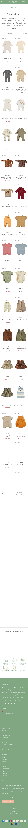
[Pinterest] (11, 703)
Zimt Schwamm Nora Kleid (21, 377)
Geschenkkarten (6, 735)
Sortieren (10, 33)
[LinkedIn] (14, 703)
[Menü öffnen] (2, 7)
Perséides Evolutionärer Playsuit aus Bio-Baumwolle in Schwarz (21, 614)
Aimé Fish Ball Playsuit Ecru (21, 581)
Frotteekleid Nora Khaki (7, 405)
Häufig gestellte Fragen (8, 713)
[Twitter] (5, 703)
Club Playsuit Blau (21, 262)
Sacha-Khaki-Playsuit (21, 348)
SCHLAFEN (4, 766)
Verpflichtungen (6, 733)
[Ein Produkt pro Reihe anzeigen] (23, 33)
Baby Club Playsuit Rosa (7, 262)
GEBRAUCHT (5, 775)
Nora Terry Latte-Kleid (7, 377)
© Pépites (14, 811)
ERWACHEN (5, 764)
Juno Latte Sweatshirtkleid (7, 206)
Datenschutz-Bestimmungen (9, 744)
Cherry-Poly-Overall (20, 464)
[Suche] (23, 7)
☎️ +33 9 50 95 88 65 (7, 711)
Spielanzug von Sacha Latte (21, 319)
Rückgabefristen (6, 728)
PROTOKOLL (5, 780)
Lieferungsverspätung (7, 726)
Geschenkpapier (6, 737)
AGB (3, 740)
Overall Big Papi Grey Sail (20, 493)
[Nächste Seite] (17, 621)
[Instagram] (8, 703)
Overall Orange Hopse (7, 234)
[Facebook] (2, 703)
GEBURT (4, 771)
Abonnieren (8, 801)
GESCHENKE (5, 759)
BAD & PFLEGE (5, 768)
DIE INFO (4, 778)
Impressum (4, 742)
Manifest (4, 730)
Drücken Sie (5, 718)
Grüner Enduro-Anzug (7, 290)
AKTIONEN (4, 757)
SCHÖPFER (5, 773)
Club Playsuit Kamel (20, 234)
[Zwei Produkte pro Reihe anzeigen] (26, 33)
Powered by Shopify (14, 813)
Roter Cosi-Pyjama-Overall (21, 206)
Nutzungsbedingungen (8, 747)
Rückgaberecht (5, 749)
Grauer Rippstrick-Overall (7, 89)
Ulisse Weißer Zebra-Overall (21, 118)
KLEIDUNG (4, 761)
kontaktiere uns (6, 715)
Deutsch (13, 808)
